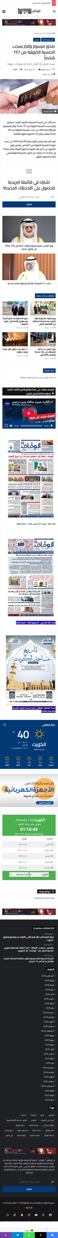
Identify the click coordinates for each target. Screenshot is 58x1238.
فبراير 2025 (49, 1058)
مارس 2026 (49, 998)
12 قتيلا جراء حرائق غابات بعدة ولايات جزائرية (15, 350)
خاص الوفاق (49, 1130)
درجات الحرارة (36, 1130)
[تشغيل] (51, 425)
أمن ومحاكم (39, 33)
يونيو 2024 (49, 1095)
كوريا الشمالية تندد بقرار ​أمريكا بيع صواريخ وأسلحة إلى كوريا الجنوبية (15, 321)
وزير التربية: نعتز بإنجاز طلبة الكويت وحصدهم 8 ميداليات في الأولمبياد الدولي (44, 321)
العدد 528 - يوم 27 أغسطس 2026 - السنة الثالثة (36, 524)
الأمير (42, 1115)
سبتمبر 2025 (48, 1026)
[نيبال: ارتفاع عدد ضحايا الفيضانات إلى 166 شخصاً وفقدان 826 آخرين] (43, 339)
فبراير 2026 (49, 1003)
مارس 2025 (49, 1053)
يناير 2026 (50, 1008)
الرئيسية (49, 33)
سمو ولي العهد (22, 1130)
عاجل (37, 39)
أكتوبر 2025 (49, 1021)
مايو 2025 (49, 1044)
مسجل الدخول (38, 377)
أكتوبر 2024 (49, 1076)
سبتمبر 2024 (48, 1081)
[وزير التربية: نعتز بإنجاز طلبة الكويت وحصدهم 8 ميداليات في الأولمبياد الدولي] (43, 308)
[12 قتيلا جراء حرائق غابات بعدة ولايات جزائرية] (15, 339)
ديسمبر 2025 (48, 1012)
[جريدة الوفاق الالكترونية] (29, 11)
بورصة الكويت (33, 1125)
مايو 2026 (49, 989)
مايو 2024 (49, 1099)
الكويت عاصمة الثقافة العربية (17, 1120)
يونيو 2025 (49, 1040)
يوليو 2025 (49, 1035)
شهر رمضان (9, 1130)
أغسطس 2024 (47, 1086)
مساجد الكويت (35, 1135)
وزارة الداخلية (21, 1135)
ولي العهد (9, 1135)
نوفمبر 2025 (48, 1017)
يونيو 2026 (49, 985)
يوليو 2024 (49, 1090)
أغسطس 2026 (47, 975)
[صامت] (11, 425)
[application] (29, 413)
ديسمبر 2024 (48, 1067)
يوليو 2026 (49, 980)
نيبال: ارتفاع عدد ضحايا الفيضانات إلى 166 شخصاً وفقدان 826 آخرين (45, 352)
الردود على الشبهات (47, 1120)
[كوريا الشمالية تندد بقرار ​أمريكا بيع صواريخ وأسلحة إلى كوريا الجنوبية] (15, 308)
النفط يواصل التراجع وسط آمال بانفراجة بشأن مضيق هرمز (27, 3)
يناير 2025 (50, 1063)
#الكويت (51, 1115)
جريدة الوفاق (20, 1125)
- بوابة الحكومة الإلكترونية (45, 898)
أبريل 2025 (49, 1049)
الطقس (33, 1120)
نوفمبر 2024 (48, 1072)
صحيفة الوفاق (46, 69)
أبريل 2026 (49, 994)
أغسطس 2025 (47, 1030)
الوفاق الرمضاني (48, 1125)
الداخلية (23, 1115)
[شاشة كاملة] (6, 425)
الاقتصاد (33, 1115)
